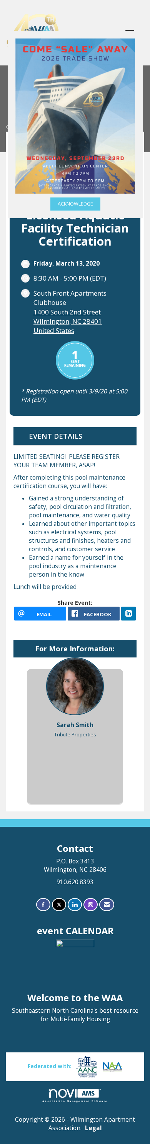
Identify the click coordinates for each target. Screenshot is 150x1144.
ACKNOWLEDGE (75, 204)
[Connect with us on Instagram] (90, 905)
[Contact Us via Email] (106, 905)
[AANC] (86, 1066)
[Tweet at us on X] (59, 905)
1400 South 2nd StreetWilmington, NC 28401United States (67, 321)
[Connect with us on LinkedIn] (75, 905)
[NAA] (112, 1066)
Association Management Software (75, 1101)
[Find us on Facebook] (43, 905)
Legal (93, 1128)
